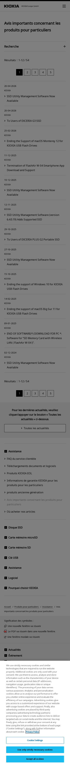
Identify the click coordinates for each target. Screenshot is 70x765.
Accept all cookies (35, 758)
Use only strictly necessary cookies (35, 749)
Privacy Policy (32, 731)
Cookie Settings (35, 740)
